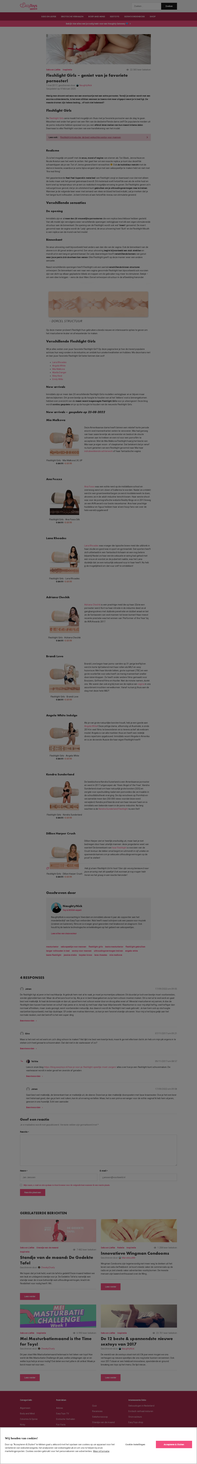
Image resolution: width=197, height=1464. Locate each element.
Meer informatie (101, 1451)
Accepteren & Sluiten (174, 1444)
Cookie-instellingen (135, 1444)
